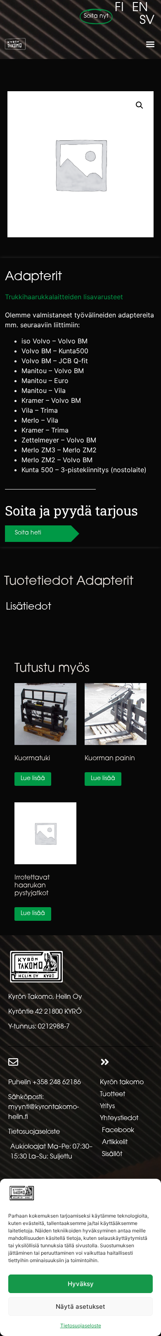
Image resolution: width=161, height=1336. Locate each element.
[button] (150, 44)
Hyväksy (81, 1284)
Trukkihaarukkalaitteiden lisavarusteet (64, 297)
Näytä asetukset (80, 1306)
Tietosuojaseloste (80, 1325)
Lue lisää (33, 779)
